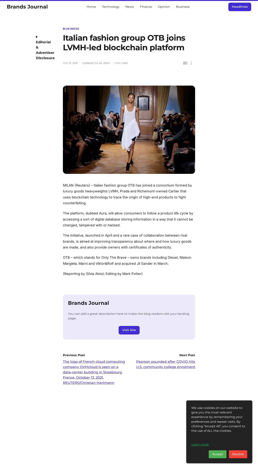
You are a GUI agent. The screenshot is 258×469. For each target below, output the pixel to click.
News (129, 7)
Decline (238, 454)
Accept (217, 454)
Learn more (200, 444)
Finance (146, 7)
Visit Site (129, 330)
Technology (111, 7)
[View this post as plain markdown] (185, 63)
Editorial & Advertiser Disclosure (44, 50)
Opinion (164, 7)
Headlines (240, 7)
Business (183, 7)
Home (91, 7)
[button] (191, 63)
